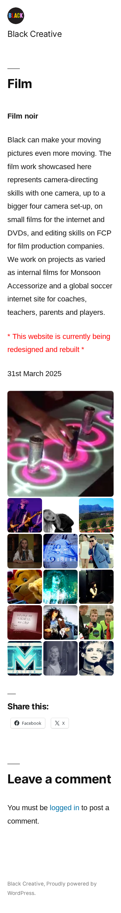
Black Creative (34, 34)
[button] (60, 444)
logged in (64, 807)
